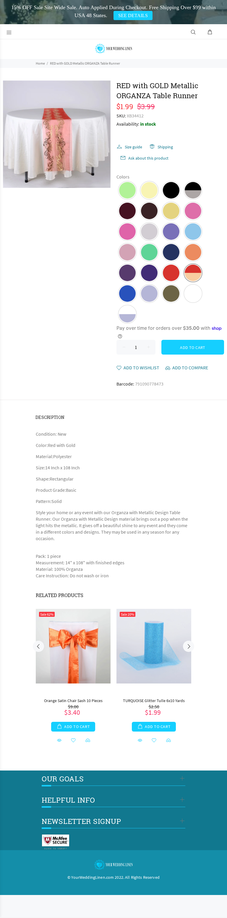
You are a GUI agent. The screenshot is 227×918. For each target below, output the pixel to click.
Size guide (133, 147)
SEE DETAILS (133, 15)
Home (40, 63)
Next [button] (188, 646)
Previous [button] (38, 646)
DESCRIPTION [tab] (49, 417)
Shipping (165, 147)
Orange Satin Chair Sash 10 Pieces (73, 700)
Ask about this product (148, 158)
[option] (73, 670)
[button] (127, 190)
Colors (122, 177)
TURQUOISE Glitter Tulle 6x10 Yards (154, 700)
